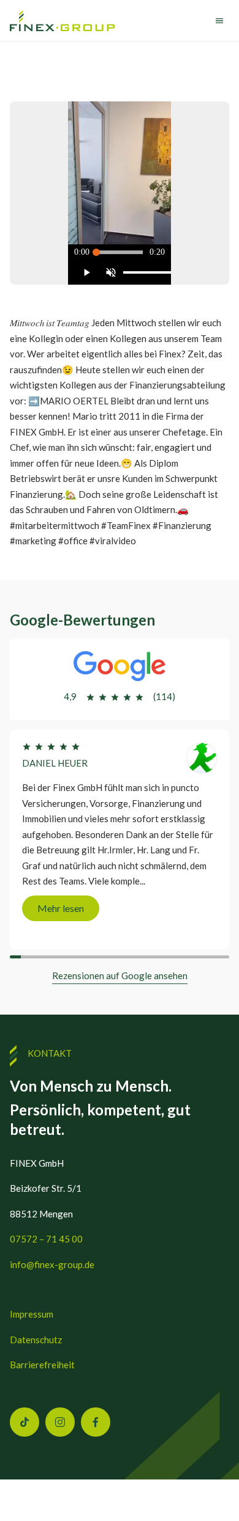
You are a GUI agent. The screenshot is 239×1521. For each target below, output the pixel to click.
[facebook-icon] (95, 1422)
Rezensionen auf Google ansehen (120, 975)
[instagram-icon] (60, 1422)
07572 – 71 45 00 (46, 1238)
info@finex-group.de (52, 1264)
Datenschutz (36, 1339)
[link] (62, 21)
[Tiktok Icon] (24, 1422)
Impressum (31, 1313)
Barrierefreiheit (42, 1364)
